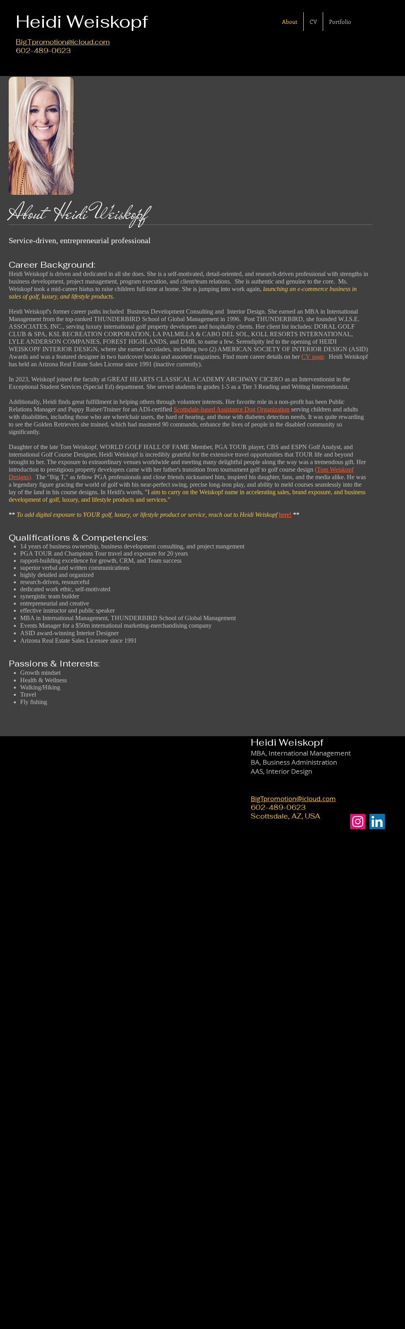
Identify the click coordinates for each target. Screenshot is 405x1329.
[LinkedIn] (377, 821)
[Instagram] (357, 821)
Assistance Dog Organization (253, 409)
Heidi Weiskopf (287, 742)
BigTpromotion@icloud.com (63, 42)
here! (285, 514)
